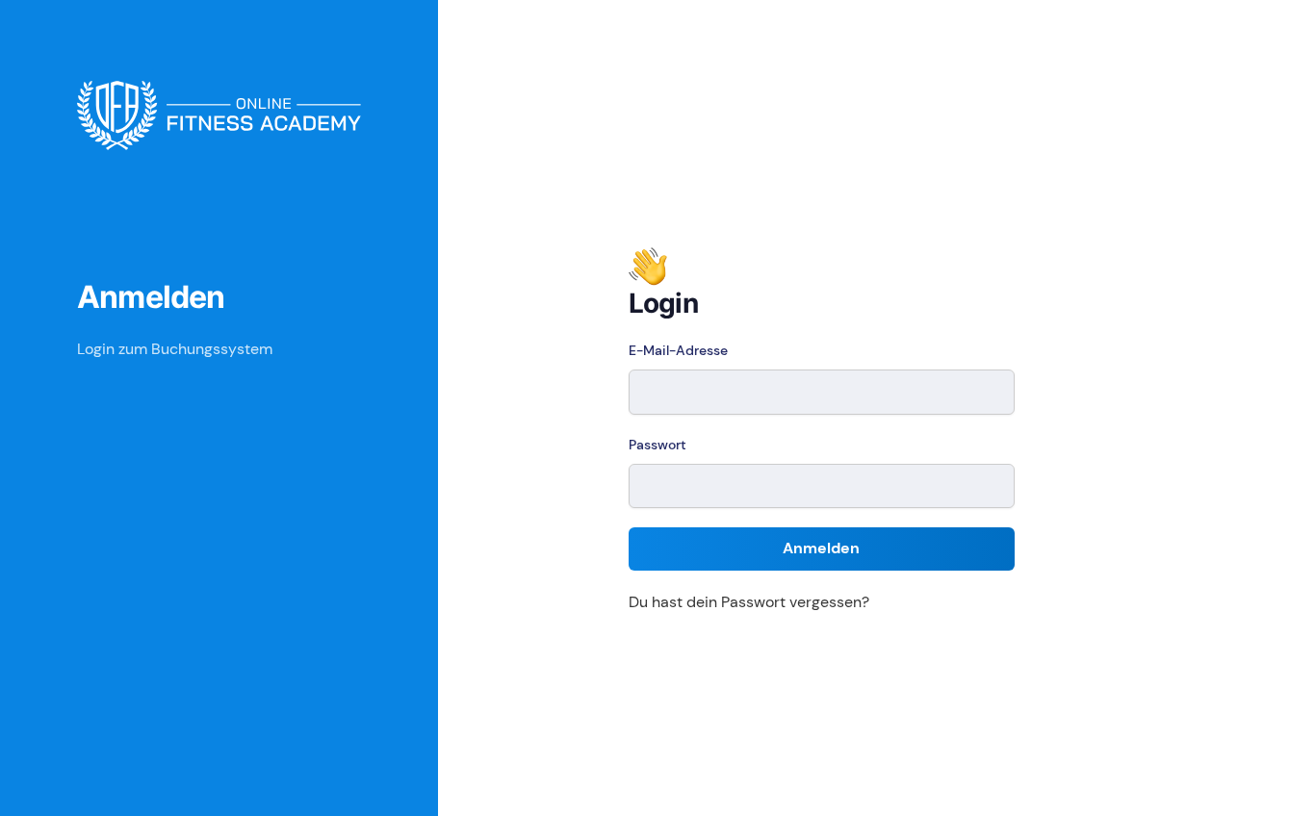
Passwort (657, 444)
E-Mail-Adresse (678, 350)
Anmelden (821, 548)
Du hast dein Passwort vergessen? (749, 602)
